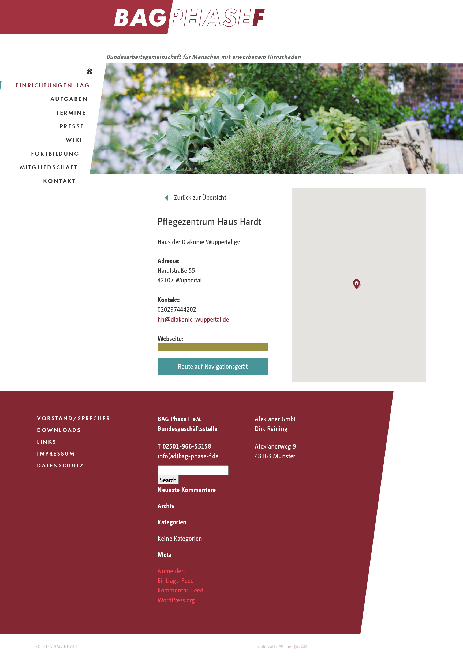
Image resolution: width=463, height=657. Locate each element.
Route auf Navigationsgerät (213, 366)
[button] (358, 285)
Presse (72, 126)
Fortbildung (55, 153)
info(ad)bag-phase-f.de (188, 456)
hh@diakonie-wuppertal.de (193, 319)
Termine (71, 112)
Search (168, 480)
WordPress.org (176, 600)
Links (46, 441)
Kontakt (59, 181)
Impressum (56, 453)
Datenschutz (60, 465)
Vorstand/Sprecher (73, 418)
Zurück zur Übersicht (200, 197)
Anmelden (171, 570)
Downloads (59, 430)
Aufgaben (69, 99)
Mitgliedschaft (49, 167)
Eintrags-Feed (176, 580)
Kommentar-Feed (180, 590)
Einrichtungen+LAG (53, 85)
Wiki (74, 140)
